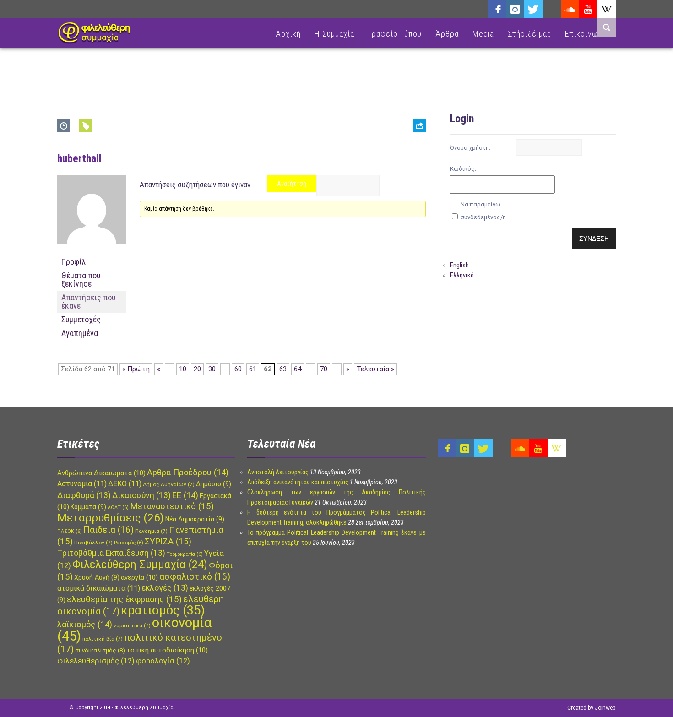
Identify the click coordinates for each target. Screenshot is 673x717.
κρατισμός (163, 610)
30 (212, 369)
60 (238, 369)
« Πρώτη (136, 369)
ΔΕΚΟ (124, 483)
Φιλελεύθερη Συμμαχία (139, 564)
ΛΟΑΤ (118, 508)
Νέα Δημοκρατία (194, 519)
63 (283, 369)
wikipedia (606, 9)
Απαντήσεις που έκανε (88, 301)
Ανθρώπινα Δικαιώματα (101, 473)
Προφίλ (73, 261)
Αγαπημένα (79, 333)
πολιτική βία (102, 639)
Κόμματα (88, 507)
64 (297, 369)
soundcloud (570, 9)
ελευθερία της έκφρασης (124, 599)
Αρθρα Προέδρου (187, 472)
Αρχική (288, 33)
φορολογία (163, 661)
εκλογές (164, 587)
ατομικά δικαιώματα (98, 588)
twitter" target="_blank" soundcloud (533, 9)
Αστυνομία (82, 483)
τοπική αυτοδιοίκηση (167, 650)
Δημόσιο (213, 484)
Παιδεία (108, 530)
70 (323, 369)
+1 (419, 176)
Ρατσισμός (128, 543)
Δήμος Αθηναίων (169, 484)
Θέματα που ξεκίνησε (80, 279)
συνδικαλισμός (100, 650)
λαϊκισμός (84, 624)
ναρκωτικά (132, 625)
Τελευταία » (375, 369)
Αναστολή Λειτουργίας (278, 472)
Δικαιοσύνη (141, 495)
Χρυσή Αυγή (96, 577)
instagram (515, 9)
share (415, 148)
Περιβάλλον (93, 542)
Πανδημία (151, 531)
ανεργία (139, 577)
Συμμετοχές (81, 319)
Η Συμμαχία (334, 33)
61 (252, 369)
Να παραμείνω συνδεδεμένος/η (483, 211)
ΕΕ (185, 495)
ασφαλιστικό (194, 576)
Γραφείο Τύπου (395, 33)
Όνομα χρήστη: (470, 147)
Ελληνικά (462, 275)
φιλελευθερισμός (96, 661)
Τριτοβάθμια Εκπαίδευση (111, 553)
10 (182, 369)
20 (197, 369)
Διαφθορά (84, 495)
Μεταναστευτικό (172, 506)
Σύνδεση (594, 238)
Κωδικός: (463, 168)
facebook (497, 9)
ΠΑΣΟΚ (69, 531)
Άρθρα (447, 33)
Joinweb (605, 708)
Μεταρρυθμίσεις (110, 517)
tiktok (552, 9)
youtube (588, 9)
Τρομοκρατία (185, 554)
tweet (416, 162)
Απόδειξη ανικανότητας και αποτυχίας (297, 482)
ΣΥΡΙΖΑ (168, 542)
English (459, 265)
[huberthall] (91, 251)
